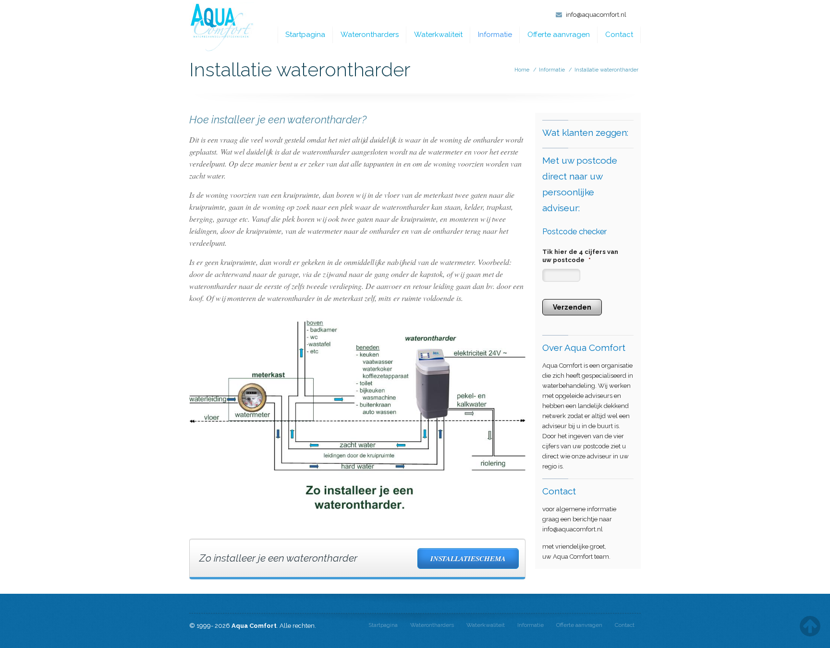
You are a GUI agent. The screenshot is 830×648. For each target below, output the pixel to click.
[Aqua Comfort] (221, 27)
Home (521, 70)
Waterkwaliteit (438, 34)
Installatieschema (468, 558)
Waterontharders (370, 34)
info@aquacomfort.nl (596, 14)
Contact (619, 34)
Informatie (495, 34)
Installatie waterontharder (606, 70)
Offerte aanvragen (558, 34)
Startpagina (305, 34)
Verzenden (572, 307)
